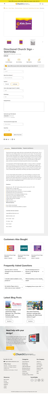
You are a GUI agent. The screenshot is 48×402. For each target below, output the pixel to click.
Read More (9, 321)
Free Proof (39, 366)
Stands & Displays (26, 369)
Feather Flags (25, 364)
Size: (5, 69)
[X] (10, 139)
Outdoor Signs (25, 373)
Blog (38, 373)
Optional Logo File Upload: (10, 113)
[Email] (6, 139)
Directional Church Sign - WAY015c (10, 256)
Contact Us (10, 348)
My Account (6, 379)
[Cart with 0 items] (42, 4)
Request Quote (40, 368)
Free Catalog (39, 364)
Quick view (10, 246)
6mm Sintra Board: (8, 75)
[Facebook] (4, 139)
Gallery (5, 387)
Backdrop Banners (26, 368)
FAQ (38, 371)
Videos (5, 386)
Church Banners (25, 361)
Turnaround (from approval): (10, 121)
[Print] (8, 139)
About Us (39, 361)
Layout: (6, 81)
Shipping (6, 384)
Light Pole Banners (26, 366)
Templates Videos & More (27, 374)
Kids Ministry (25, 363)
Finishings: (6, 94)
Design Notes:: (7, 100)
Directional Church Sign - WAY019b (24, 256)
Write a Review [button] (18, 54)
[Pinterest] (14, 139)
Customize (24, 371)
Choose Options (10, 249)
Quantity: (6, 127)
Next (42, 42)
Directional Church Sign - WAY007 (37, 256)
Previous (4, 42)
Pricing (5, 381)
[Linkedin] (12, 139)
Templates (6, 382)
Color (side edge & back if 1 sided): (12, 88)
